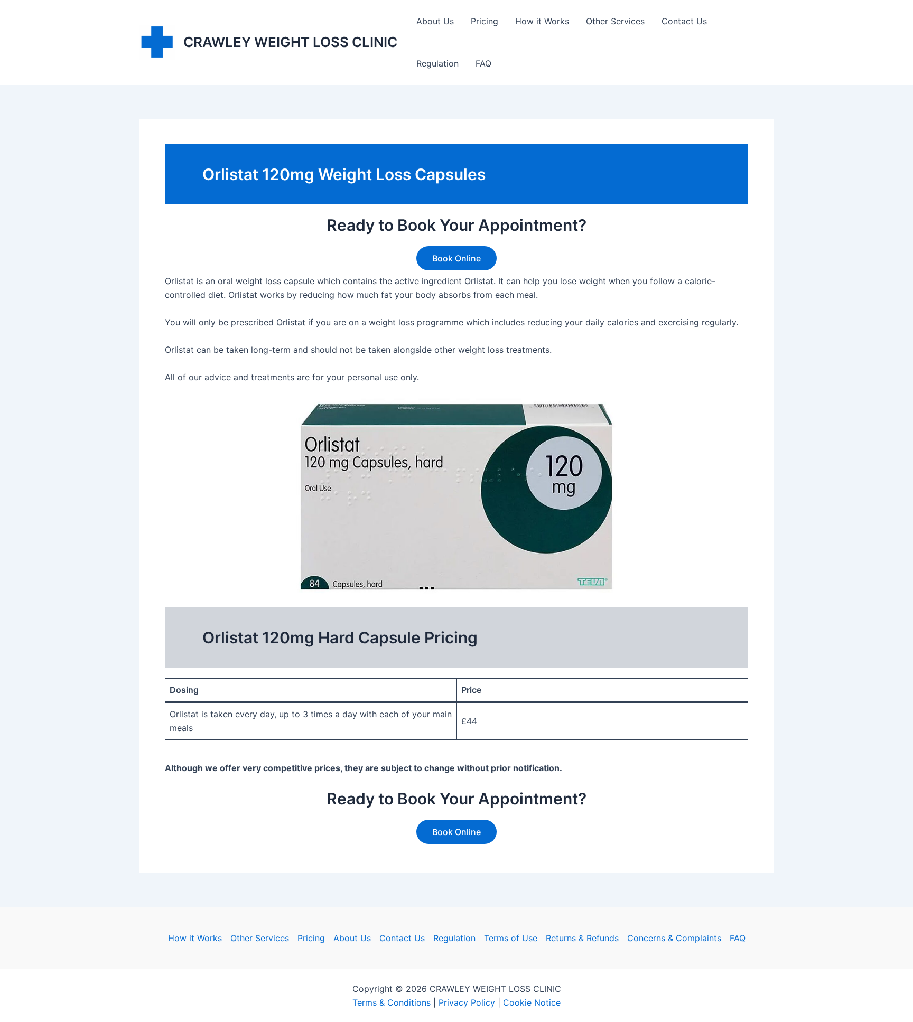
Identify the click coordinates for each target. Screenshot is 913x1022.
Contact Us (684, 21)
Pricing (484, 21)
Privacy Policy (467, 1002)
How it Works (542, 21)
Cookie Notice (532, 1002)
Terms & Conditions (391, 1002)
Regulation (437, 63)
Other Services (615, 21)
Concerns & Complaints (674, 938)
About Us (435, 21)
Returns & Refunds (582, 938)
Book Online (456, 258)
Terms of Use (510, 938)
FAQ (483, 63)
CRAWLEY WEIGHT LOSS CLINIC (290, 42)
